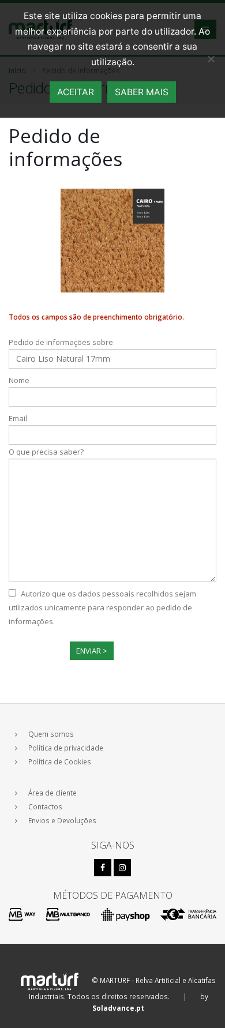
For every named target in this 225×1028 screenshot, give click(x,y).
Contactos (45, 806)
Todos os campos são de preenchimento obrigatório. (96, 316)
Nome (19, 380)
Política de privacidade (65, 747)
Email (18, 418)
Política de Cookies (59, 761)
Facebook (102, 867)
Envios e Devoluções (62, 820)
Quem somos (51, 733)
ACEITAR (75, 92)
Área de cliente (52, 792)
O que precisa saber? (46, 452)
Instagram (122, 867)
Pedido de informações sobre (61, 342)
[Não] (210, 59)
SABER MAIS (141, 92)
